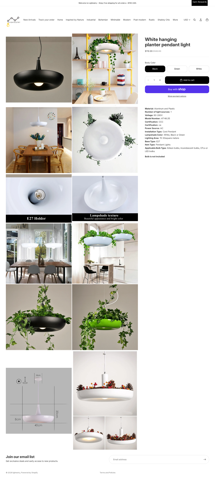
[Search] (194, 20)
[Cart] (207, 20)
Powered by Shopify (29, 472)
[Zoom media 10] (105, 317)
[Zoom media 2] (105, 69)
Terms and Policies (107, 472)
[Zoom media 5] (39, 198)
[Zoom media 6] (105, 198)
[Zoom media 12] (105, 401)
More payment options (177, 96)
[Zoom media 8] (105, 253)
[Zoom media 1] (39, 69)
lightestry (16, 472)
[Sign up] (205, 459)
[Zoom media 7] (39, 253)
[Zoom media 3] (39, 140)
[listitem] (175, 20)
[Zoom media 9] (39, 317)
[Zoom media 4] (105, 140)
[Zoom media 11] (39, 401)
